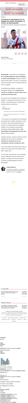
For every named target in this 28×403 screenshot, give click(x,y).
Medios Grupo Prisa (14, 328)
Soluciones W (19, 319)
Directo (18, 348)
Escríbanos (14, 321)
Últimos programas (11, 348)
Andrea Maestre (5, 57)
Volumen (2, 344)
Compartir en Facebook (6, 394)
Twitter (19, 53)
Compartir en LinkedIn (5, 397)
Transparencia (13, 319)
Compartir (18, 370)
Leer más (19, 171)
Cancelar (7, 389)
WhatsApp (25, 53)
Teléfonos (25, 319)
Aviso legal (4, 317)
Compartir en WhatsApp (6, 398)
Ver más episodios (4, 370)
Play (1, 345)
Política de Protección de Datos (13, 317)
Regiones (4, 16)
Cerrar (1, 378)
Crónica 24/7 (3, 365)
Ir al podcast (13, 370)
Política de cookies (22, 317)
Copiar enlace (3, 399)
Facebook (15, 53)
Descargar (2, 401)
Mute (1, 343)
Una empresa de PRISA (14, 325)
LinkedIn (22, 53)
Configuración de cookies (5, 319)
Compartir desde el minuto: (8, 402)
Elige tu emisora (22, 4)
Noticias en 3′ (3, 348)
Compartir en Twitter (5, 395)
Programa (13, 3)
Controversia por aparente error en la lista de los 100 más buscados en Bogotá (9, 293)
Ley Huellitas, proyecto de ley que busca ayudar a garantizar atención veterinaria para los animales (9, 306)
